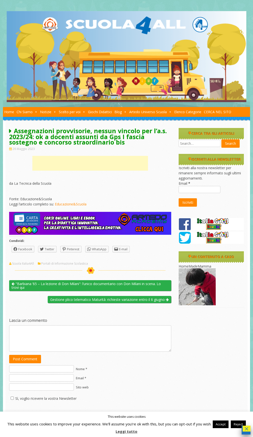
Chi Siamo (25, 111)
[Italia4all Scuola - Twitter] (211, 242)
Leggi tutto (126, 431)
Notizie (45, 111)
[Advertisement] (90, 163)
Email (184, 183)
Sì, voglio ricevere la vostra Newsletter (46, 398)
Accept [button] (221, 424)
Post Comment (25, 359)
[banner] (90, 233)
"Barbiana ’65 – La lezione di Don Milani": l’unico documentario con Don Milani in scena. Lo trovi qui (86, 285)
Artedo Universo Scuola (148, 111)
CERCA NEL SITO (217, 111)
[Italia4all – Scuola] (126, 100)
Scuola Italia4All (23, 263)
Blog (118, 111)
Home (9, 111)
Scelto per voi (70, 111)
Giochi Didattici (100, 111)
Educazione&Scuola (70, 204)
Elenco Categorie (187, 111)
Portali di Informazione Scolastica (64, 263)
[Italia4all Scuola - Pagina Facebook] (211, 229)
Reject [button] (238, 424)
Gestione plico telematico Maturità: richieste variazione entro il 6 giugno (108, 299)
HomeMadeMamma (195, 266)
